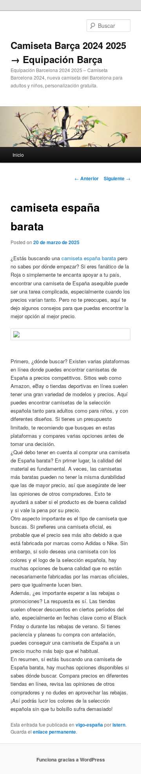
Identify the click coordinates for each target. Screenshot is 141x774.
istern (118, 724)
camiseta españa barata (88, 258)
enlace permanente (54, 731)
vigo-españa (89, 724)
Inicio (18, 154)
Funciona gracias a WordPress (70, 759)
